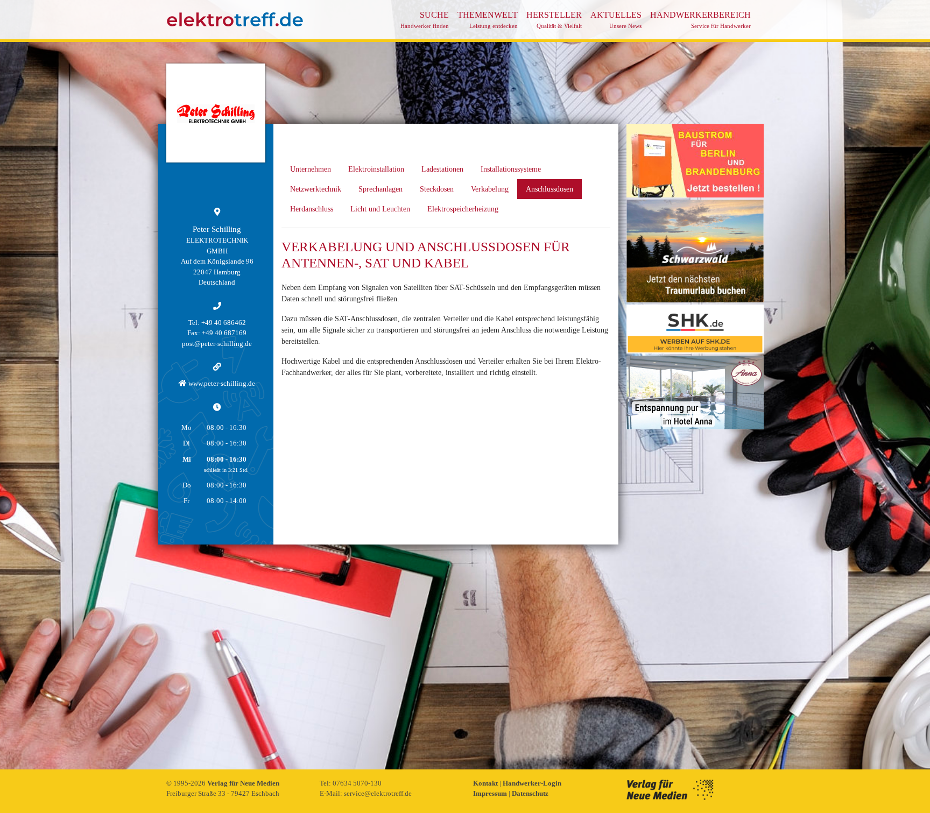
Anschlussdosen (549, 189)
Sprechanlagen (380, 189)
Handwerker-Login (532, 783)
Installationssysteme (511, 169)
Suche (424, 19)
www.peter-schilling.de (221, 383)
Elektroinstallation (376, 169)
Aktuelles (616, 19)
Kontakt (486, 783)
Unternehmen (310, 169)
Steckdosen (437, 189)
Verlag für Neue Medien (243, 783)
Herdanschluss (311, 209)
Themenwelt (487, 19)
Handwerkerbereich (700, 19)
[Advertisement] (695, 593)
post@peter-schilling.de (217, 344)
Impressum (491, 793)
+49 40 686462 (223, 323)
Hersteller (554, 19)
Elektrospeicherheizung (462, 209)
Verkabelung (490, 189)
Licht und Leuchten (380, 209)
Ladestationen (442, 169)
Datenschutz (530, 793)
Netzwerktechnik (315, 189)
